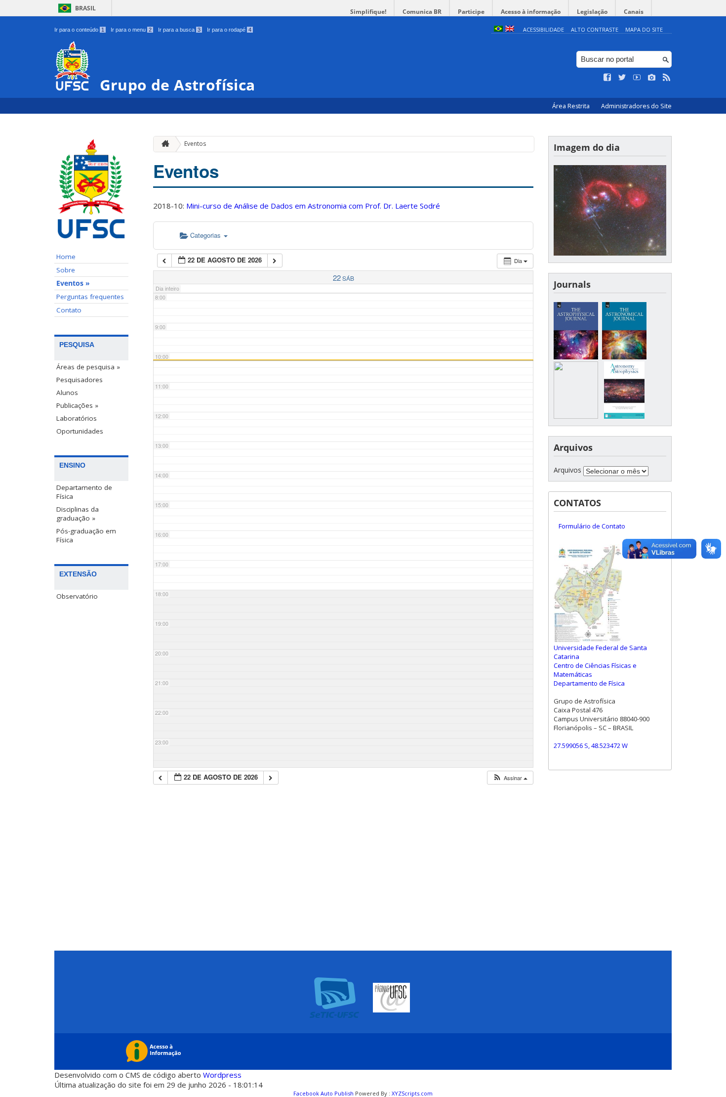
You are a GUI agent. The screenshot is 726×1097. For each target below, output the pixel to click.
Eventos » (73, 283)
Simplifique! (368, 11)
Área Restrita (571, 106)
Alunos (67, 392)
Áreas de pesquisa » (88, 366)
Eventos (195, 143)
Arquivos (567, 470)
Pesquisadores (79, 379)
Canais (634, 11)
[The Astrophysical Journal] (576, 356)
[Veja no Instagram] (652, 78)
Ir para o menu (131, 30)
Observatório (77, 596)
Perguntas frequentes (90, 296)
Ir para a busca (179, 30)
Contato (68, 310)
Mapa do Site (644, 29)
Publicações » (77, 405)
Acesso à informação (531, 11)
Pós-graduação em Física (86, 535)
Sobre (65, 269)
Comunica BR (422, 11)
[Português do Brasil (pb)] (498, 29)
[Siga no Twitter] (622, 78)
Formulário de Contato (592, 526)
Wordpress (222, 1075)
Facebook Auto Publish (323, 1093)
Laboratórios (76, 418)
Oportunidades (79, 431)
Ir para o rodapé (229, 30)
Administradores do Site (636, 106)
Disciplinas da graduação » (77, 514)
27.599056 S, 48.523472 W (591, 745)
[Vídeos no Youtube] (637, 78)
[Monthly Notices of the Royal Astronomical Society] (576, 416)
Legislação (592, 11)
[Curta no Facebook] (607, 78)
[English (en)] (509, 29)
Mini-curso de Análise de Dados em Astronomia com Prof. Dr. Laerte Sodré (313, 206)
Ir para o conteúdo (79, 30)
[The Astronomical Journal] (624, 356)
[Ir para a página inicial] (163, 144)
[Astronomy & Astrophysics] (624, 416)
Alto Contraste (594, 29)
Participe (471, 11)
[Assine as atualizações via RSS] (667, 78)
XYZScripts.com (412, 1093)
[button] (509, 778)
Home (66, 256)
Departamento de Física (84, 492)
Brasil (85, 8)
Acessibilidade (543, 29)
